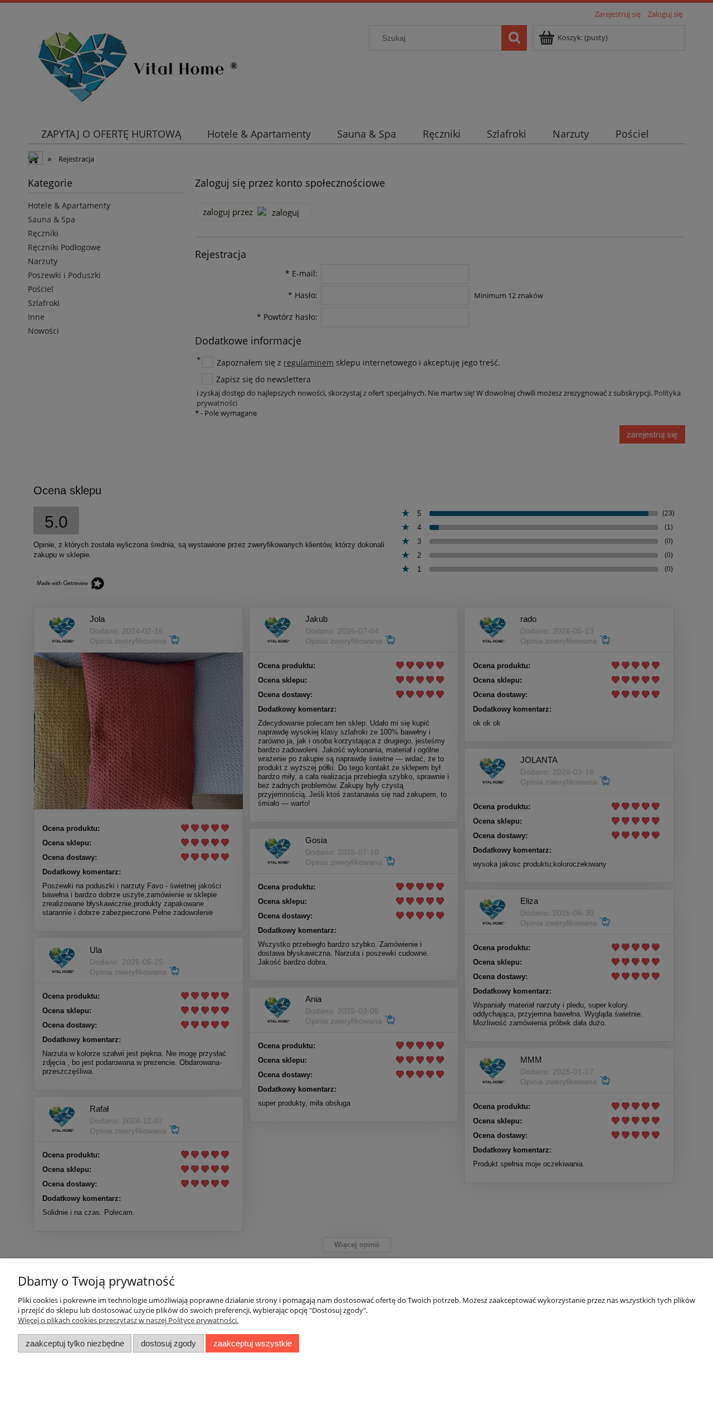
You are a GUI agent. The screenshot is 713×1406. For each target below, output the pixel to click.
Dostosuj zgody (168, 1343)
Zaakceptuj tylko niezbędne (75, 1343)
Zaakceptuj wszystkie (252, 1343)
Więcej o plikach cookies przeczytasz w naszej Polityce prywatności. (128, 1320)
